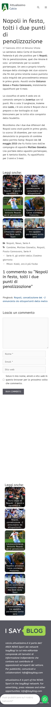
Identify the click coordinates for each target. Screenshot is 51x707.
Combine (11, 247)
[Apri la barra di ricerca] (38, 7)
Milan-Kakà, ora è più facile (22, 264)
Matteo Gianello (26, 247)
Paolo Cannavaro (12, 251)
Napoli (10, 243)
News (18, 243)
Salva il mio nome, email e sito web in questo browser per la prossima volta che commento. (27, 380)
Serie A (26, 243)
